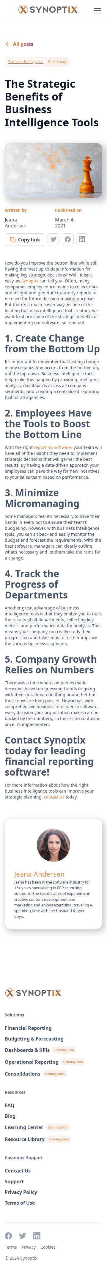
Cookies (48, 1247)
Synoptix (29, 281)
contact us (54, 797)
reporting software (52, 447)
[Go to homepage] (47, 11)
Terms (11, 1247)
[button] (96, 11)
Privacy (29, 1247)
